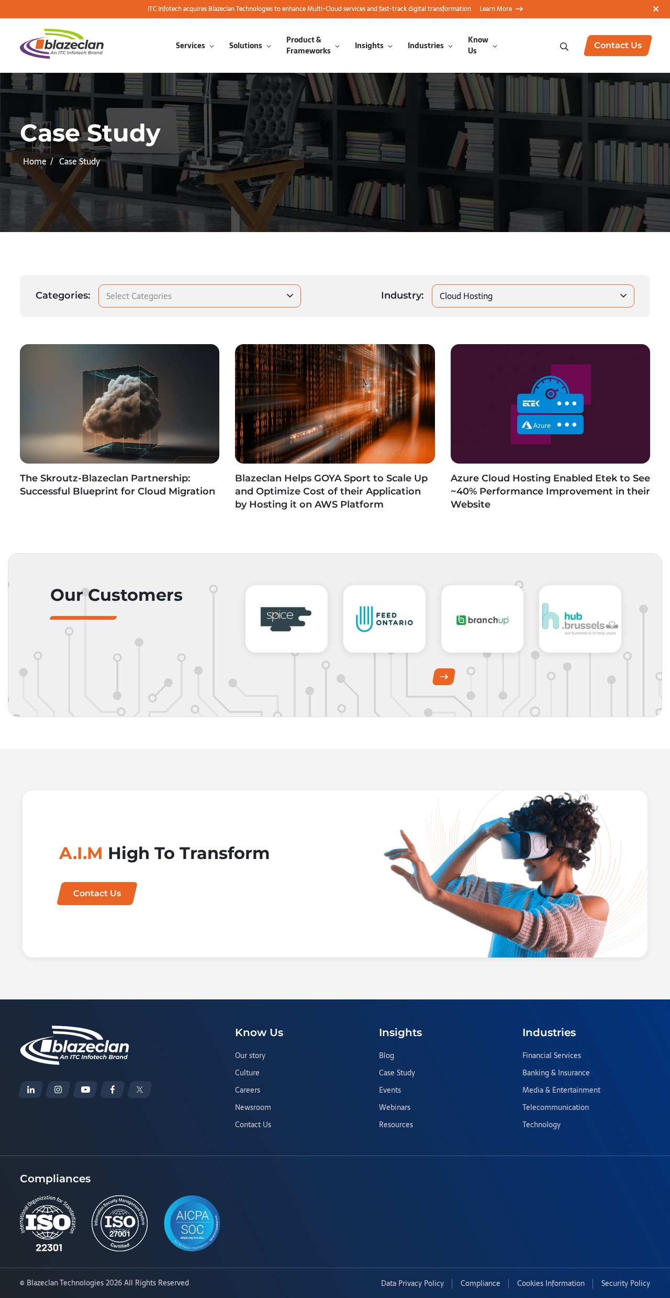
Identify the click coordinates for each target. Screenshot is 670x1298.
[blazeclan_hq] (140, 1089)
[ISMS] (120, 1223)
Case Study (397, 1073)
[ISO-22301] (48, 1223)
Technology (541, 1125)
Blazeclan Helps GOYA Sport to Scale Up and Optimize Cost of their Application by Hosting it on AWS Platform (331, 491)
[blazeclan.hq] (113, 1089)
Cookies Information (551, 1284)
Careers (247, 1090)
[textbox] (140, 296)
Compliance (480, 1284)
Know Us (478, 45)
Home (35, 161)
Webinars (394, 1108)
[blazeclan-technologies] (31, 1089)
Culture (247, 1073)
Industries (426, 45)
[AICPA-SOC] (192, 1223)
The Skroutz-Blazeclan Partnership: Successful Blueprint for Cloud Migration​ (117, 484)
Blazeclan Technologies (65, 1283)
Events (390, 1090)
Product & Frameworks (308, 45)
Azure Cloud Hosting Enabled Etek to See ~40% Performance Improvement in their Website (550, 491)
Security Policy (625, 1284)
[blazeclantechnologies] (58, 1089)
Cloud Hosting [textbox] (466, 296)
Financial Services (551, 1056)
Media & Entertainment (561, 1090)
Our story (250, 1056)
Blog (386, 1056)
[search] (565, 45)
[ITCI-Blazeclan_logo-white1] (74, 1032)
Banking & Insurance (556, 1073)
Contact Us (253, 1125)
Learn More (495, 9)
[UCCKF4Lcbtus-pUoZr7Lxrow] (85, 1089)
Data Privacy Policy (412, 1284)
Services (190, 45)
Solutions (245, 45)
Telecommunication (555, 1108)
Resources (396, 1125)
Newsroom (253, 1108)
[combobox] (199, 295)
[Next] (444, 676)
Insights (369, 45)
